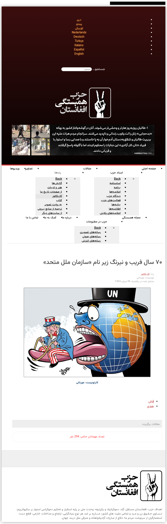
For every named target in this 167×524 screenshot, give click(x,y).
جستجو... (99, 69)
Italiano (79, 45)
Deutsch (79, 37)
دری (79, 20)
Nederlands (79, 33)
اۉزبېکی (79, 28)
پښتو (79, 24)
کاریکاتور (145, 274)
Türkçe (79, 41)
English (79, 54)
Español (79, 50)
